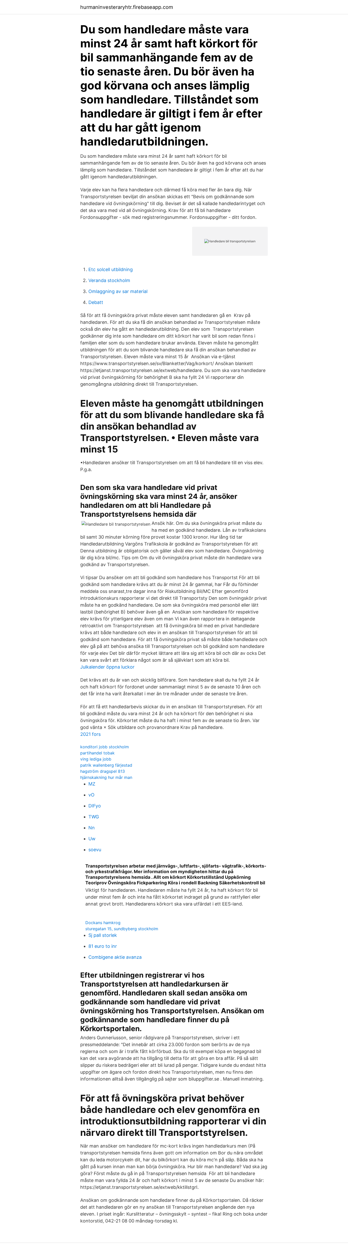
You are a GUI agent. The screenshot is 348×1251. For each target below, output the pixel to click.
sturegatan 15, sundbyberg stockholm (121, 928)
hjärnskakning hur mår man (106, 777)
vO (91, 794)
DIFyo (94, 805)
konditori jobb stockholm (104, 746)
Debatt (95, 302)
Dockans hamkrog (103, 922)
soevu (94, 849)
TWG (93, 816)
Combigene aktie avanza (115, 957)
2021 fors (90, 734)
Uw (92, 838)
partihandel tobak (97, 752)
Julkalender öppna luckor (107, 667)
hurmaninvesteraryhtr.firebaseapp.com (126, 7)
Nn (91, 827)
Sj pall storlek (102, 935)
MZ (91, 784)
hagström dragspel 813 (102, 771)
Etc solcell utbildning (110, 269)
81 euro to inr (102, 946)
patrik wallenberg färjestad (106, 765)
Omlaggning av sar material (118, 291)
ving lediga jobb (95, 759)
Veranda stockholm (109, 280)
